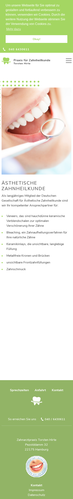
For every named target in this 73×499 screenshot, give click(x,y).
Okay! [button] (36, 39)
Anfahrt (40, 390)
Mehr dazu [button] (13, 29)
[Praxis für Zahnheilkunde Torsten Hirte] (26, 60)
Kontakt (57, 390)
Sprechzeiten (19, 390)
